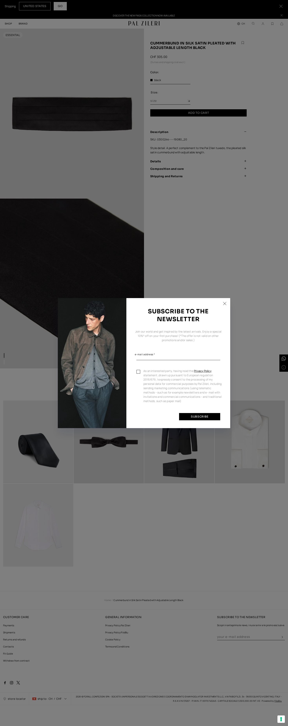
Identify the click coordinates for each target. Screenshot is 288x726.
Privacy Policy (202, 371)
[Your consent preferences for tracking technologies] (281, 719)
